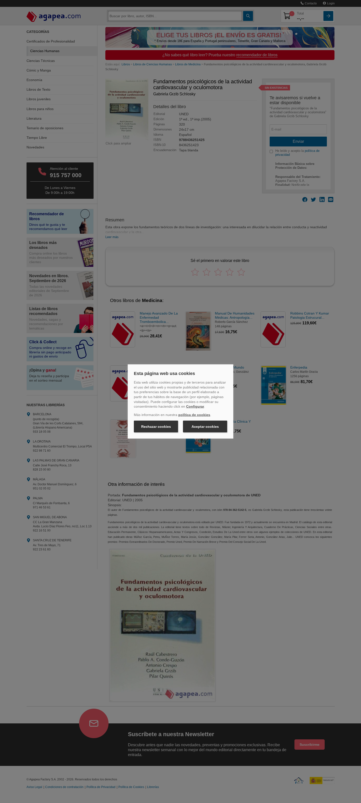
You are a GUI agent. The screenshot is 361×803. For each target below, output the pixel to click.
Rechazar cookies (156, 427)
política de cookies (194, 415)
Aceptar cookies (205, 427)
